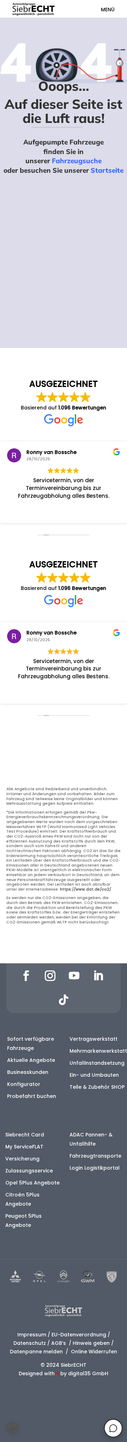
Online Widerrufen (93, 1351)
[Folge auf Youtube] (74, 975)
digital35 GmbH (88, 1373)
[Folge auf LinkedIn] (98, 975)
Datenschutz (29, 1343)
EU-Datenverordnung (79, 1334)
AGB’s (59, 1343)
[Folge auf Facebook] (26, 975)
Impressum (31, 1334)
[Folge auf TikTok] (63, 999)
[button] (12, 1429)
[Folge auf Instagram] (50, 975)
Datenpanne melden (36, 1351)
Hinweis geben (91, 1343)
